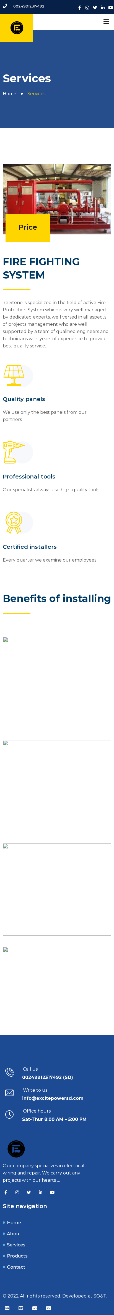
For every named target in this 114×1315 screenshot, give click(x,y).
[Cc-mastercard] (21, 1308)
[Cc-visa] (7, 1308)
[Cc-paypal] (34, 1308)
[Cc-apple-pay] (48, 1308)
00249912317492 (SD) (47, 1077)
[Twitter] (95, 8)
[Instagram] (87, 8)
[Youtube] (110, 8)
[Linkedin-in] (103, 8)
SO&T (100, 1296)
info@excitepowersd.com (53, 1098)
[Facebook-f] (79, 8)
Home (9, 93)
